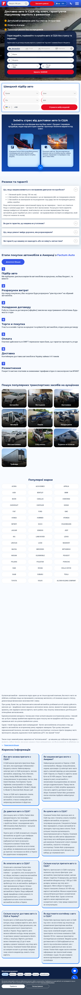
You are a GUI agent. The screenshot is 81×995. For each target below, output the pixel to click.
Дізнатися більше (13, 262)
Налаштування (37, 986)
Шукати (40, 72)
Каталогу (57, 784)
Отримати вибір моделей (59, 107)
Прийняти (13, 986)
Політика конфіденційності (48, 982)
